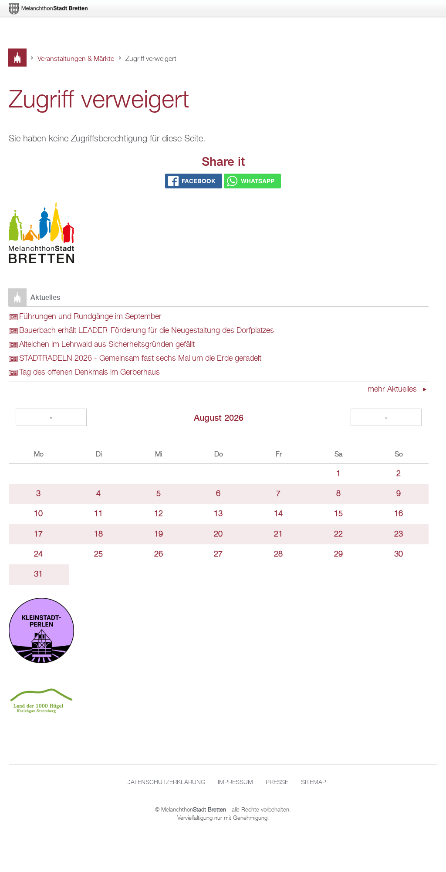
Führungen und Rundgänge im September (90, 317)
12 (158, 514)
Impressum (235, 782)
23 (398, 534)
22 (338, 534)
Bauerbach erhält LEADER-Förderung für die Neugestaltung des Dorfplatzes (146, 331)
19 (158, 534)
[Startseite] (41, 235)
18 (98, 534)
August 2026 (218, 418)
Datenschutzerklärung (165, 782)
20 (218, 534)
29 (338, 554)
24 (38, 554)
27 (218, 554)
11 (98, 514)
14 (278, 514)
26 (158, 554)
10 (38, 514)
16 (398, 514)
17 (38, 534)
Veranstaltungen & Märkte (75, 59)
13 (218, 514)
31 (38, 574)
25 (98, 554)
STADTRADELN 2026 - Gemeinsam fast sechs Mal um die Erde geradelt (140, 358)
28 (278, 554)
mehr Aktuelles (393, 389)
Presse (277, 782)
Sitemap (313, 782)
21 (278, 534)
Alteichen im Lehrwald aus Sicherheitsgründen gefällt (107, 345)
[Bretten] (49, 8)
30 (398, 554)
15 (338, 514)
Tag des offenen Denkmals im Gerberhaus (89, 372)
